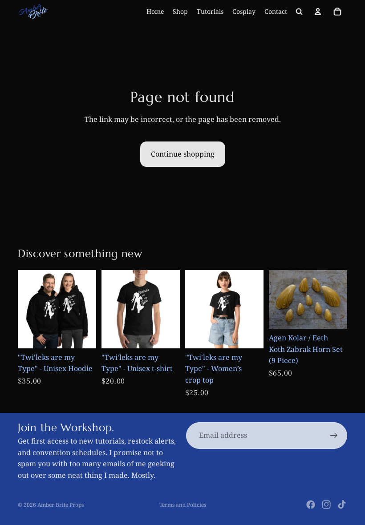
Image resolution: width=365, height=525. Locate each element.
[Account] (318, 11)
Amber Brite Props (60, 505)
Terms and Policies (182, 505)
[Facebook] (310, 504)
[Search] (299, 11)
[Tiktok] (342, 504)
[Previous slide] (111, 309)
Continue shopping (183, 154)
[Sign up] (333, 435)
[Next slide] (170, 309)
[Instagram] (326, 504)
